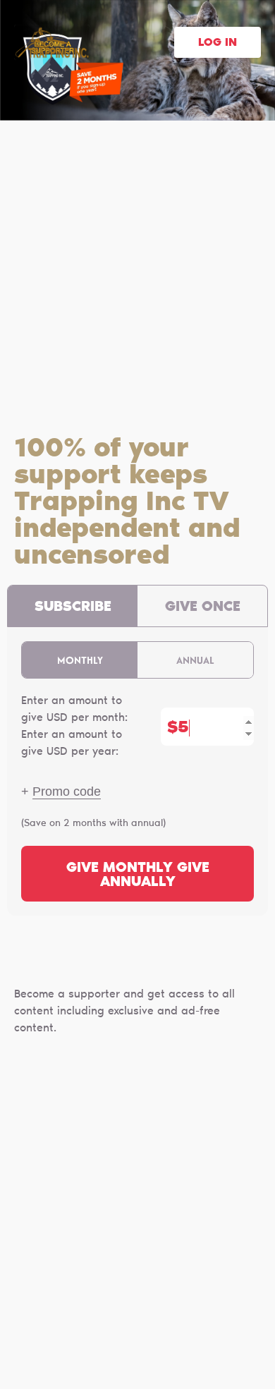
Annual (195, 660)
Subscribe (73, 607)
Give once (202, 607)
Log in (217, 43)
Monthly (80, 660)
